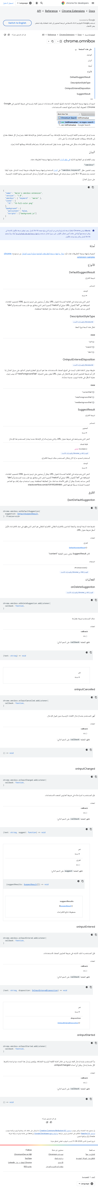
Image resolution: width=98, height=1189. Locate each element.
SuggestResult (65, 906)
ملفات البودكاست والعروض (54, 1166)
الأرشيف (60, 1162)
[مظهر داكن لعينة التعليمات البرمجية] (89, 187)
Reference (51, 11)
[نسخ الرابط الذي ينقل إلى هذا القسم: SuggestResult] (75, 409)
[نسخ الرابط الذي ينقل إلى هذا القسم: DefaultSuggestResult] (66, 272)
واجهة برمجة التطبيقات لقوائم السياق (27, 233)
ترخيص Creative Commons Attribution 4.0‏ (55, 1130)
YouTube (28, 1158)
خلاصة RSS (28, 1166)
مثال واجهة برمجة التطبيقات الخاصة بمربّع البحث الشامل (43, 253)
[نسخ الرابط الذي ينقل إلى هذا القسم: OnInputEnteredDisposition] (60, 359)
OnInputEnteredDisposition (68, 1023)
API (39, 11)
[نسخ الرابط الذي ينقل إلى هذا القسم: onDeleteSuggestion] (68, 587)
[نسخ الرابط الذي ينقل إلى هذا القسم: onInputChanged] (72, 768)
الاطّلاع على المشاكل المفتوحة (85, 1158)
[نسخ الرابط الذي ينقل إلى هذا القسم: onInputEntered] (73, 926)
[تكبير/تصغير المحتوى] (75, 49)
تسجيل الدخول (8, 3)
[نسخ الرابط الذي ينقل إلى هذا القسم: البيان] (86, 152)
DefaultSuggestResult (77, 548)
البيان (56, 170)
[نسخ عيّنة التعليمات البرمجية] (93, 187)
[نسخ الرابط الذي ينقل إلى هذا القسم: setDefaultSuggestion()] (65, 500)
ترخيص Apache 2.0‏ (88, 1133)
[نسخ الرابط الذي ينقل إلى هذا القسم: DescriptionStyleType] (67, 316)
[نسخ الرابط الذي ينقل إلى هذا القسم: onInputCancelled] (71, 689)
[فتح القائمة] (92, 3)
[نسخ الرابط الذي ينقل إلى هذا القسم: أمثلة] (87, 246)
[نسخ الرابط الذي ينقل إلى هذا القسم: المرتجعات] (86, 561)
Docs (92, 11)
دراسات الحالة (59, 1158)
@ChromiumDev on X (23, 1154)
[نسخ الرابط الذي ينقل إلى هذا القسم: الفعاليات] (82, 579)
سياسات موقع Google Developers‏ (46, 1133)
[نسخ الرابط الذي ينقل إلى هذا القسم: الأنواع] (85, 265)
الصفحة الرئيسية (90, 35)
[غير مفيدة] (5, 35)
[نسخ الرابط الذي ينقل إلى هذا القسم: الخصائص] (86, 285)
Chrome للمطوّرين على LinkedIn (20, 1162)
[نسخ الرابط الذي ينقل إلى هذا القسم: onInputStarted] (74, 1035)
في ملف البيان (65, 159)
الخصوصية (85, 1177)
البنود (93, 1177)
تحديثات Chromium (55, 1154)
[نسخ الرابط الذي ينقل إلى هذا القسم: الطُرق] (85, 492)
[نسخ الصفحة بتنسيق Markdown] (52, 41)
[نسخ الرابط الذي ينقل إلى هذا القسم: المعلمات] (87, 537)
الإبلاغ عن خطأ (90, 1154)
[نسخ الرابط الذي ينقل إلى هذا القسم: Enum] (88, 334)
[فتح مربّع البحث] (41, 3)
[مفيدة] (9, 35)
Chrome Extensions (73, 11)
